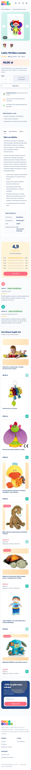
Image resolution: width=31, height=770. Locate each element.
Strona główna (5, 9)
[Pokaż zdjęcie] (4, 45)
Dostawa (4, 744)
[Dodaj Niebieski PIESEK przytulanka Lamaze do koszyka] (27, 671)
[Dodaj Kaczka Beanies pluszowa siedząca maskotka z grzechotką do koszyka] (27, 498)
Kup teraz (15, 86)
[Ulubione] (19, 3)
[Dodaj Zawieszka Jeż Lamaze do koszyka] (27, 416)
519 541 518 (5, 755)
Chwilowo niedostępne (21, 78)
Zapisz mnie (15, 704)
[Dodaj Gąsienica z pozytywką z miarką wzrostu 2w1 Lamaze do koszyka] (27, 375)
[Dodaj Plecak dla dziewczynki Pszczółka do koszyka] (27, 457)
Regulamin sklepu (6, 747)
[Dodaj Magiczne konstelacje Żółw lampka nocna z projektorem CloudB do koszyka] (27, 586)
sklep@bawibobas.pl (7, 757)
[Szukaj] (15, 3)
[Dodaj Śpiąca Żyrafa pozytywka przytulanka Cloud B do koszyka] (27, 541)
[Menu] (26, 3)
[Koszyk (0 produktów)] (23, 3)
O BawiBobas (21, 741)
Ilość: (2, 76)
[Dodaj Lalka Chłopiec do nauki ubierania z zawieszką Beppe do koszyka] (27, 629)
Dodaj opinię (15, 274)
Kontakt (3, 741)
